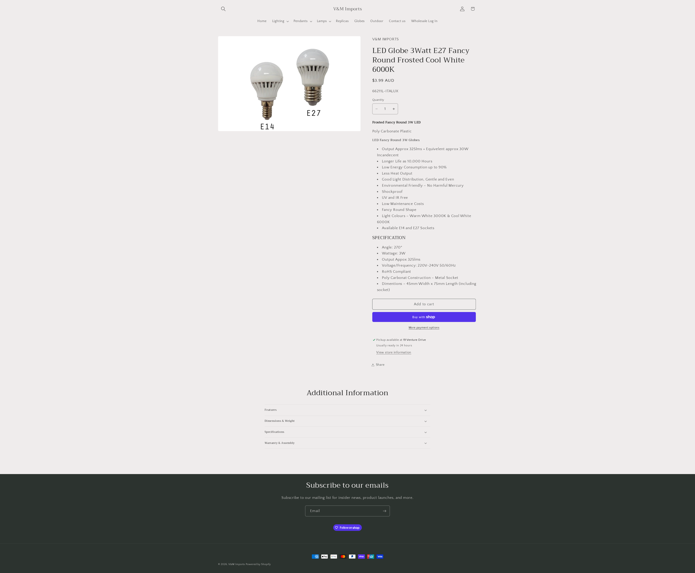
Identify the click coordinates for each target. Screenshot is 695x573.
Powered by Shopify (258, 564)
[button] (223, 9)
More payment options (424, 327)
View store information (393, 352)
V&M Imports (236, 564)
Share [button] (380, 365)
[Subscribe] (384, 511)
